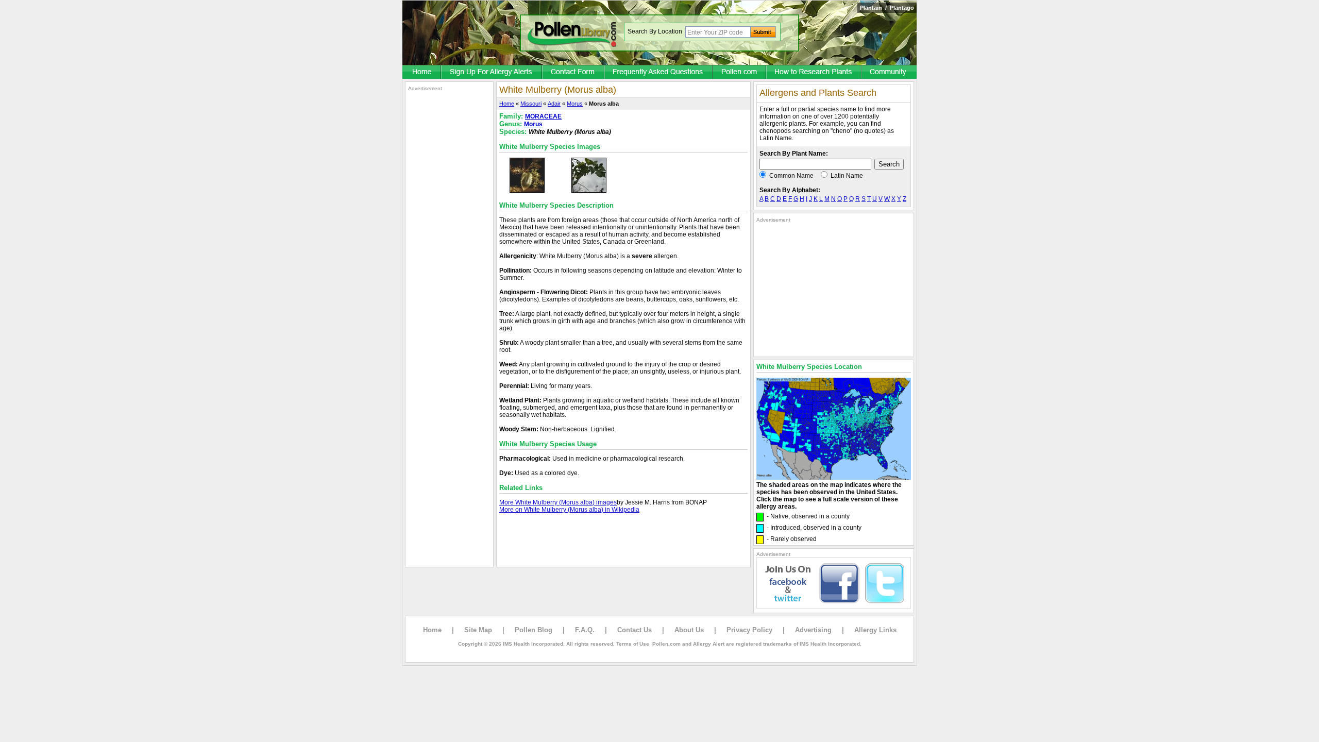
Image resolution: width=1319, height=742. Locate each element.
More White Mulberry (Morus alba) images (558, 502)
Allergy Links (875, 630)
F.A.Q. (585, 630)
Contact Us (634, 630)
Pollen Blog (533, 630)
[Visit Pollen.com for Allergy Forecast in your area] (740, 72)
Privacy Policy (749, 630)
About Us (689, 630)
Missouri (531, 103)
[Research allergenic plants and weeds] (422, 72)
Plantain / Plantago (887, 8)
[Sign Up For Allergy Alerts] (492, 72)
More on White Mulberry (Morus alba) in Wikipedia (569, 509)
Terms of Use (632, 644)
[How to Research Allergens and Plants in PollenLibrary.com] (814, 72)
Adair (554, 103)
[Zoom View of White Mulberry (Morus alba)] (527, 190)
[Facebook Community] (889, 72)
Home (506, 103)
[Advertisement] (449, 246)
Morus (575, 103)
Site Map (478, 630)
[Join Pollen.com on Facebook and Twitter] (833, 606)
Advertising (813, 630)
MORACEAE (543, 116)
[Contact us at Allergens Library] (574, 72)
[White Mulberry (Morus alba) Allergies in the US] (833, 477)
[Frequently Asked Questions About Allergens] (659, 72)
